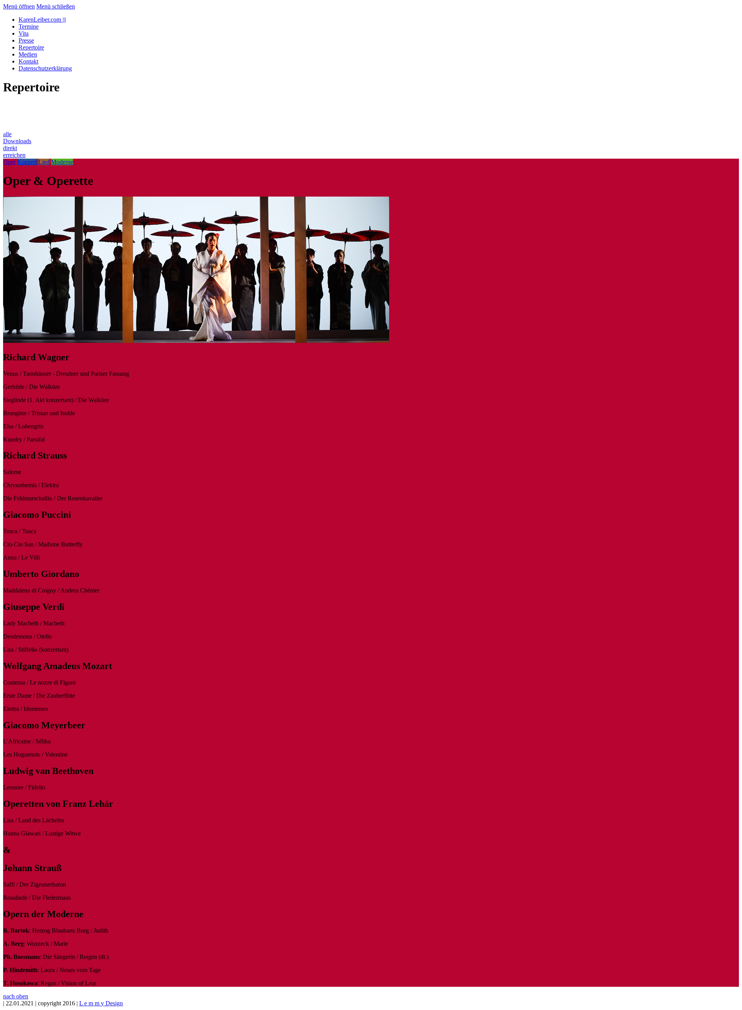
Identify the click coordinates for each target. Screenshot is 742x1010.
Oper (9, 162)
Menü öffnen (19, 6)
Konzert (27, 162)
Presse (26, 40)
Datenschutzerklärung (45, 68)
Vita (24, 33)
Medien (28, 54)
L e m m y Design (101, 1003)
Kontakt (28, 61)
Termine (29, 26)
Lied (43, 162)
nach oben (15, 996)
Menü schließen (55, 6)
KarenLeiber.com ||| (42, 19)
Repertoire (31, 47)
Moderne (62, 162)
